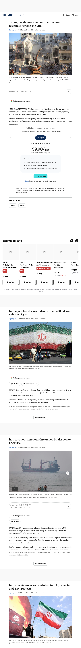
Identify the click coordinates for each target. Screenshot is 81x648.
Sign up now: (13, 30)
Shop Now (10, 282)
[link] (13, 14)
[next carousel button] (67, 473)
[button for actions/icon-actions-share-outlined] (69, 92)
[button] (66, 15)
